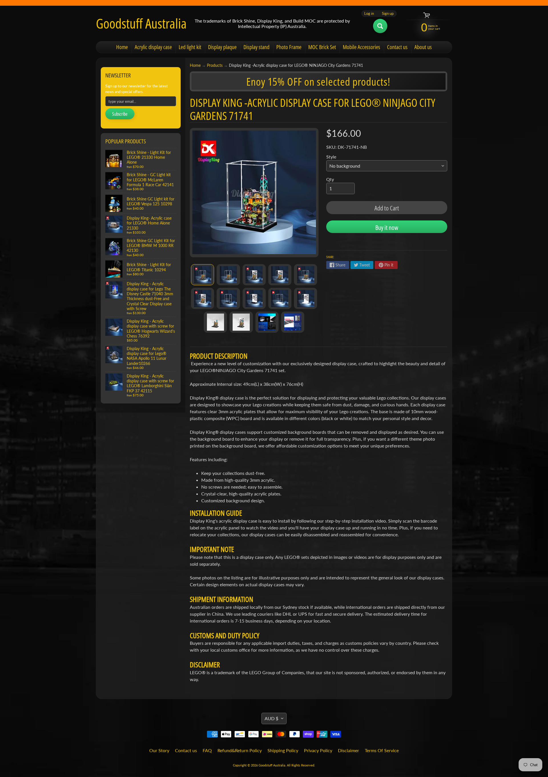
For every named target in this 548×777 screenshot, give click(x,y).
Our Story (159, 750)
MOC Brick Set (322, 47)
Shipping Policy (282, 750)
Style (331, 156)
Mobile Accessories (361, 47)
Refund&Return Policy (239, 750)
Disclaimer (348, 750)
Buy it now (386, 227)
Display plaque (222, 47)
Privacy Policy (318, 750)
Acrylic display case (153, 47)
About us (423, 47)
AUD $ (271, 718)
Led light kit (190, 47)
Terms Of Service (382, 750)
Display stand (256, 47)
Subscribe (120, 114)
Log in (369, 13)
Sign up (388, 13)
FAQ (207, 750)
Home (122, 47)
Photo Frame (288, 47)
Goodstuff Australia (141, 23)
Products (215, 65)
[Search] (380, 26)
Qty (330, 179)
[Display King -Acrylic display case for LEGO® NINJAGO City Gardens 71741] (202, 274)
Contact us (397, 47)
